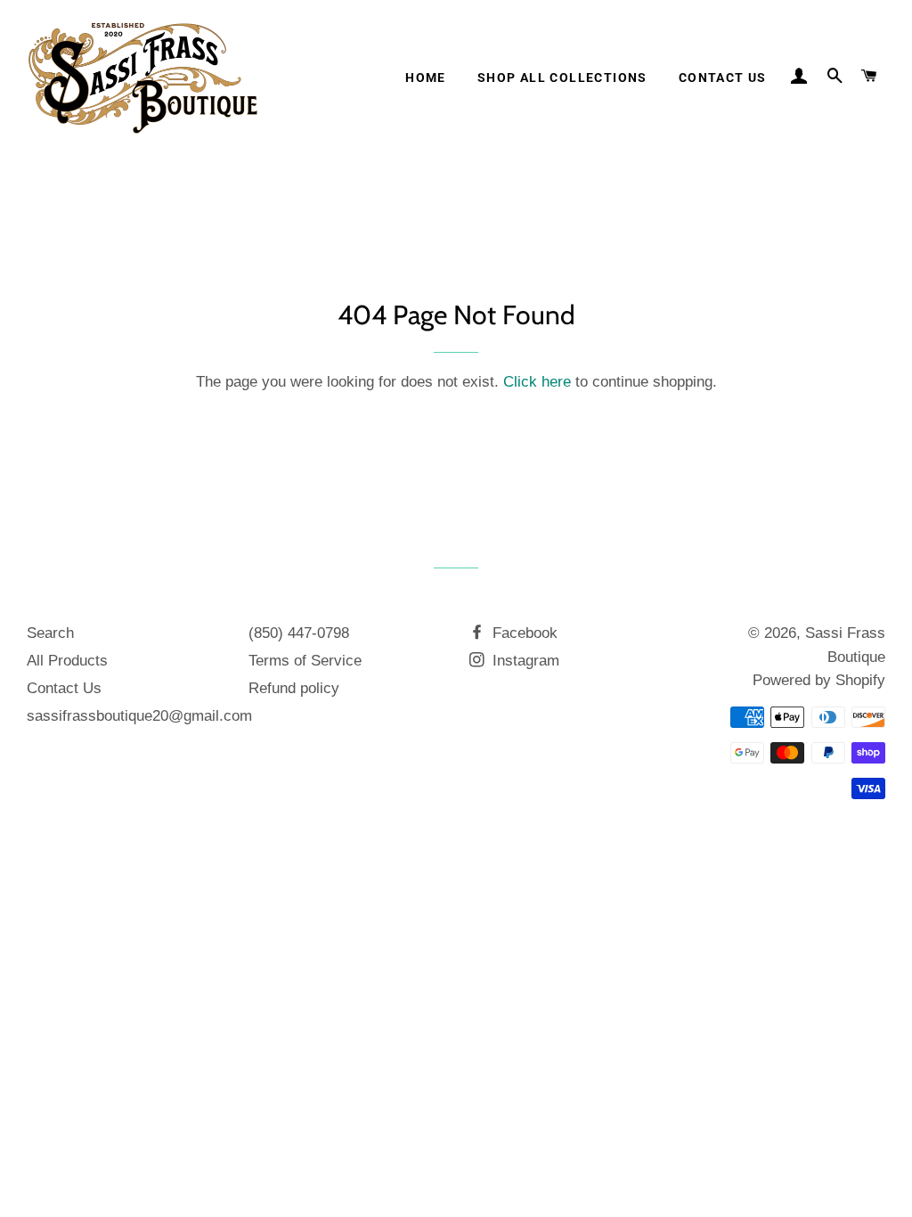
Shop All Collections (562, 77)
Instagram (523, 660)
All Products (67, 660)
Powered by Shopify (819, 680)
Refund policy (293, 688)
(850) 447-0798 (298, 633)
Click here (537, 381)
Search (50, 633)
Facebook (523, 633)
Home (425, 77)
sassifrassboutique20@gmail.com (139, 715)
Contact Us (723, 77)
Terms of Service (305, 660)
